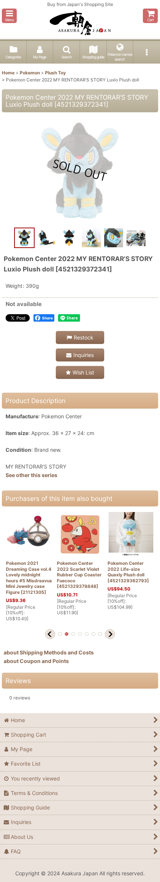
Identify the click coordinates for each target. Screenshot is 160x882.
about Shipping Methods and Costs (49, 652)
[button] (9, 16)
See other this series (31, 475)
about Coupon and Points (36, 661)
